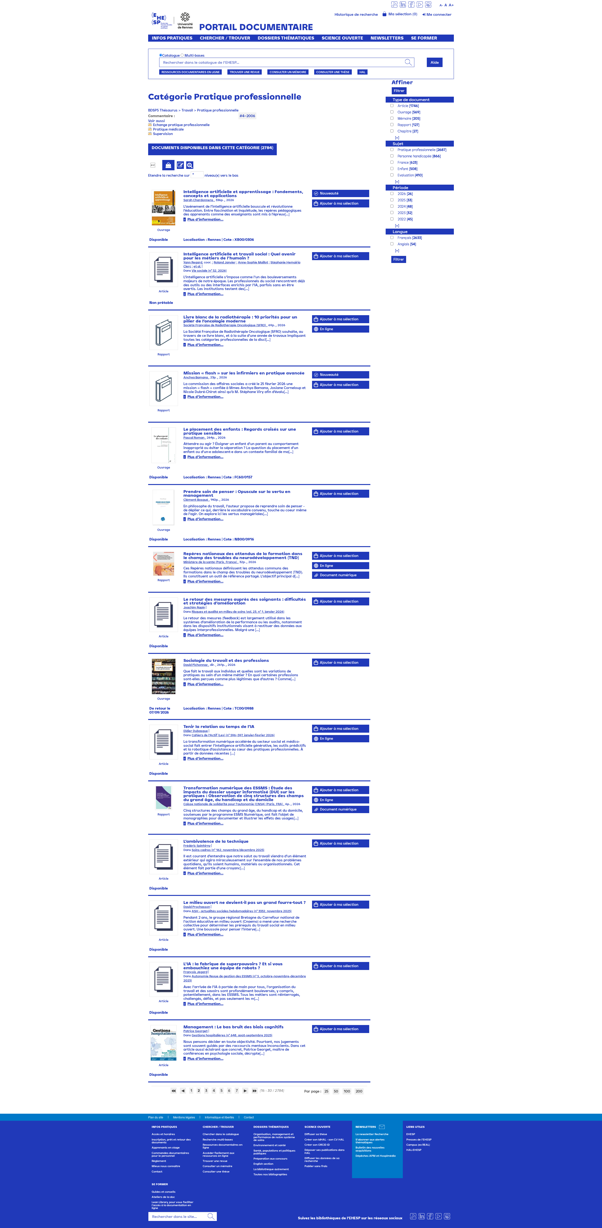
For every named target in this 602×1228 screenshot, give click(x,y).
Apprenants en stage (166, 1147)
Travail (187, 110)
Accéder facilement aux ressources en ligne (218, 1154)
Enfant (403, 169)
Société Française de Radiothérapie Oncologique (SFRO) (225, 325)
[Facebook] (411, 4)
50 (336, 1091)
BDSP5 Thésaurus (163, 110)
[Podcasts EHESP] (428, 4)
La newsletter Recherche (372, 1134)
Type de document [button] (411, 99)
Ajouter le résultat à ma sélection (168, 165)
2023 (402, 213)
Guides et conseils (163, 1191)
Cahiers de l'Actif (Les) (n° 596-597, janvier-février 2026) (233, 735)
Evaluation (406, 175)
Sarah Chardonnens (198, 200)
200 (359, 1091)
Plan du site (155, 1117)
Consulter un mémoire (288, 72)
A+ (451, 5)
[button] (394, 137)
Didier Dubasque (195, 731)
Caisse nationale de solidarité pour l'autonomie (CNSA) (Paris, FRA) (233, 804)
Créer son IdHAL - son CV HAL (324, 1139)
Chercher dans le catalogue (221, 1134)
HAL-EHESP (413, 1150)
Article (403, 106)
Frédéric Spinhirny (196, 845)
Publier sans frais (316, 1166)
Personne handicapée (415, 156)
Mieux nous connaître (166, 1166)
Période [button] (400, 187)
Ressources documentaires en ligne (191, 72)
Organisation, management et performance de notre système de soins (274, 1137)
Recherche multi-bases (218, 1139)
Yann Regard (192, 262)
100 (347, 1091)
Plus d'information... (205, 219)
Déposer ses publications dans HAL (325, 1151)
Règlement (159, 1161)
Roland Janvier (225, 262)
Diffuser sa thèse (316, 1134)
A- (441, 5)
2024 (402, 206)
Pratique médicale (168, 129)
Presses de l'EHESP (419, 1139)
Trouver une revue (245, 72)
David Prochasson (196, 907)
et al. (197, 266)
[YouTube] (420, 4)
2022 (402, 219)
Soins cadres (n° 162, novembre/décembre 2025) (228, 850)
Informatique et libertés (219, 1117)
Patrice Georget (195, 1031)
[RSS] (394, 4)
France (404, 162)
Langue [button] (400, 231)
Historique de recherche (356, 14)
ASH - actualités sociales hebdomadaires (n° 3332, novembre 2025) (242, 911)
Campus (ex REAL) (418, 1144)
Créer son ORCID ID (317, 1144)
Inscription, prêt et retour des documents (171, 1141)
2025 (402, 200)
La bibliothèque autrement (271, 1169)
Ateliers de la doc (163, 1197)
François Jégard (195, 972)
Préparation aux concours (270, 1158)
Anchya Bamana (196, 377)
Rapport (405, 125)
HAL (362, 72)
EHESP (410, 1134)
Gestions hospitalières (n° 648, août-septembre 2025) (232, 1035)
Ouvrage (405, 112)
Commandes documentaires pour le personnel (170, 1154)
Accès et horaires (163, 1134)
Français (405, 238)
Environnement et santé (269, 1145)
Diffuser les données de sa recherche (322, 1159)
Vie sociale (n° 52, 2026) (209, 270)
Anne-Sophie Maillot (253, 262)
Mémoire (405, 118)
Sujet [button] (398, 143)
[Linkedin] (403, 4)
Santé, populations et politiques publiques (274, 1152)
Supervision (163, 134)
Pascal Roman (194, 437)
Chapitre (405, 131)
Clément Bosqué (196, 499)
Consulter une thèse (332, 72)
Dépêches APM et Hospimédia (376, 1155)
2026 (402, 194)
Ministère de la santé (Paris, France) (210, 562)
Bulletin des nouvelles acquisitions (370, 1149)
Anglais (404, 244)
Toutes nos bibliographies (270, 1174)
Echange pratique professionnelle (181, 125)
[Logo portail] (172, 20)
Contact (249, 1117)
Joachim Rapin (194, 607)
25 (326, 1091)
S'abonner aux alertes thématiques (370, 1141)
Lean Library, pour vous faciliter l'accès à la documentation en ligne (172, 1205)
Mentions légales (184, 1117)
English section (263, 1163)
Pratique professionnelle (217, 110)
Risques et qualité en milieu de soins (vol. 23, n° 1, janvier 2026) (238, 611)
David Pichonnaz (195, 665)
